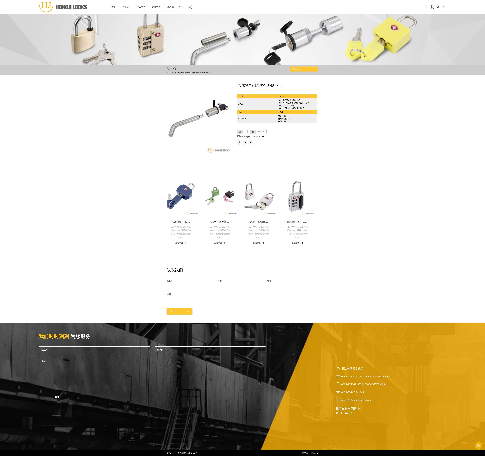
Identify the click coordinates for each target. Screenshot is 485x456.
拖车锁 (183, 73)
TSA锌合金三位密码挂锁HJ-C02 (301, 221)
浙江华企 (314, 453)
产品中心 (141, 7)
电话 (269, 281)
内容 (169, 294)
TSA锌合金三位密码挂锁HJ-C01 (262, 221)
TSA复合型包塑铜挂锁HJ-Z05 (184, 221)
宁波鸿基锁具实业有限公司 (186, 453)
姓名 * (169, 281)
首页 (114, 7)
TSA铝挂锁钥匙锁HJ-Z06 (223, 221)
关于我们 (126, 7)
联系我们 (171, 7)
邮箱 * (219, 281)
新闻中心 (156, 7)
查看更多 (182, 243)
